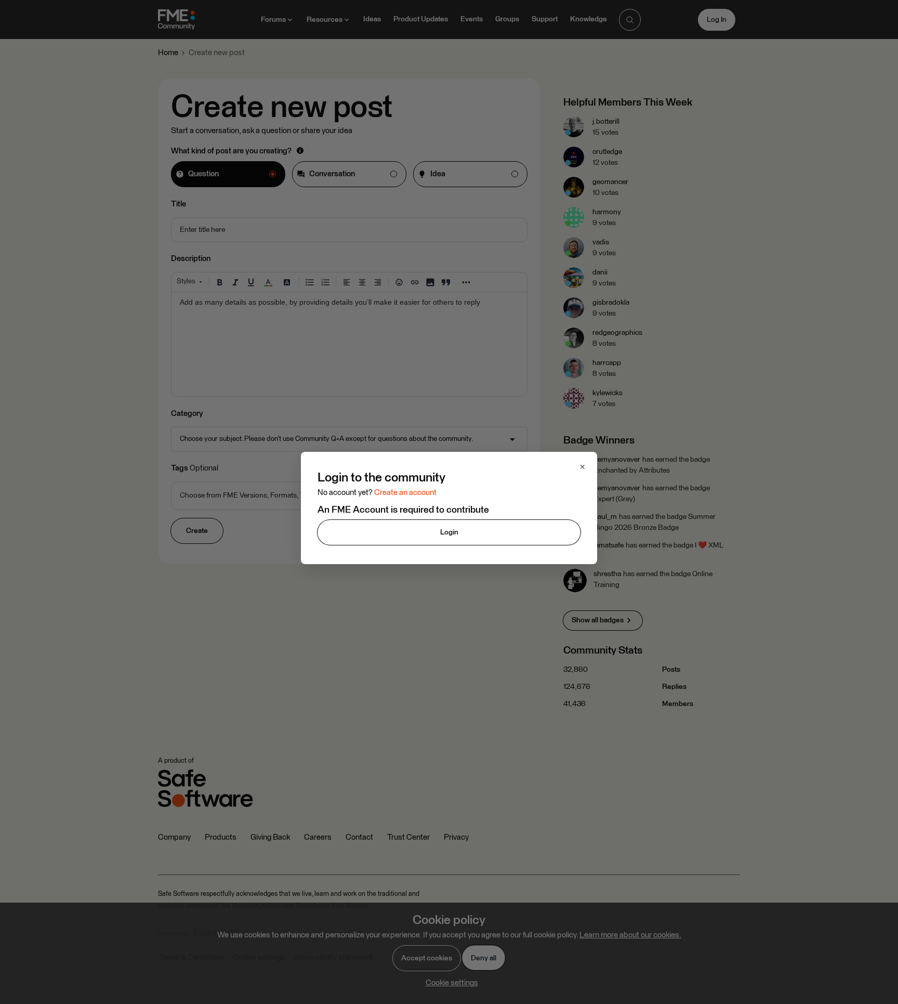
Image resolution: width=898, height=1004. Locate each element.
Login (449, 532)
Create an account (405, 493)
